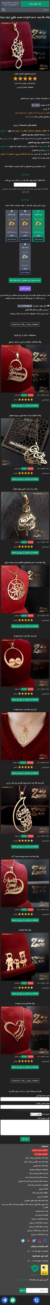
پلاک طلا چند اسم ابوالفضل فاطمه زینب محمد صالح (25, 562)
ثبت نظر (25, 1139)
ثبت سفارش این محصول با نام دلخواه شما (25, 280)
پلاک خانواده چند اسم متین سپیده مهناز (25, 415)
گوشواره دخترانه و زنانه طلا (38, 1185)
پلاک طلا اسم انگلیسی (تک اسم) (36, 1162)
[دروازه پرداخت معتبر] (44, 1270)
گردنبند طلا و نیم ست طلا (39, 1173)
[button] (38, 226)
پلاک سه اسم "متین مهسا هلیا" (25, 489)
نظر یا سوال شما (44, 1118)
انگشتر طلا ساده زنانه (40, 1193)
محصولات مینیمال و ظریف (38, 1170)
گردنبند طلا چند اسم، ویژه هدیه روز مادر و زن (25, 783)
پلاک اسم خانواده (41, 1211)
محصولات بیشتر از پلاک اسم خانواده (25, 324)
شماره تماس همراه (43, 1103)
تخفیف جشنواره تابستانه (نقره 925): (33, 139)
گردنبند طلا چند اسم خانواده (25, 636)
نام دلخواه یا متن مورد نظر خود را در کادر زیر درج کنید (25, 180)
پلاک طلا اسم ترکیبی (40, 1166)
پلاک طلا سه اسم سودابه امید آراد (25, 857)
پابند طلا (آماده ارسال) (39, 1234)
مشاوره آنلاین (25, 289)
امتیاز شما (46, 1114)
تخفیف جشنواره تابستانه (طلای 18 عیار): (30, 131)
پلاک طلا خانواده (25, 930)
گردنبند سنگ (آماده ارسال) (37, 1231)
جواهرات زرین (42, 1197)
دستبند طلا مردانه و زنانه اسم (37, 1177)
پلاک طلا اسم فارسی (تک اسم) (37, 1158)
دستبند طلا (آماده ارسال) (38, 1223)
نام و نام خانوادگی (43, 1096)
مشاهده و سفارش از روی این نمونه (25, 406)
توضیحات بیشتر (38, 239)
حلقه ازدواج (43, 1189)
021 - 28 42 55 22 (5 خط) (37, 1251)
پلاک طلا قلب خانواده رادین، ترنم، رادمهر (25, 342)
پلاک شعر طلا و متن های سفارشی (36, 1201)
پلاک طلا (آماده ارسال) (40, 1219)
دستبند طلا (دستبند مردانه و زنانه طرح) (33, 1181)
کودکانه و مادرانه (41, 1215)
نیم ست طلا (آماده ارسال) (38, 1227)
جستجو (22, 1290)
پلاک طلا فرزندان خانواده (25, 1004)
